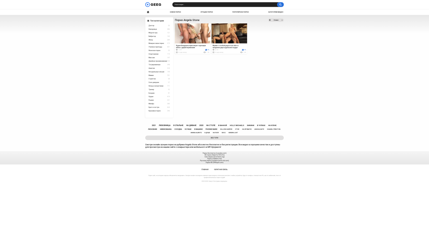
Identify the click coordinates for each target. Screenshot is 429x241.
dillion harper (226, 129)
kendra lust (233, 132)
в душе (207, 132)
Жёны (159, 40)
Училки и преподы (159, 47)
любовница (164, 125)
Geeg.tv (211, 181)
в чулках (261, 125)
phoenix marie (211, 129)
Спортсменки (159, 54)
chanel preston (273, 129)
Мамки (159, 75)
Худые (159, 96)
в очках (188, 129)
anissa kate (259, 129)
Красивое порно (159, 111)
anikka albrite (196, 132)
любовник (152, 129)
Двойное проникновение (159, 61)
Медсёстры (159, 33)
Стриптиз (159, 79)
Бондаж (159, 93)
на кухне (272, 125)
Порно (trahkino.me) (214, 159)
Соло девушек (159, 82)
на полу (216, 132)
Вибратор (159, 36)
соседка (178, 129)
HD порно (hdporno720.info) (215, 155)
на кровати (246, 129)
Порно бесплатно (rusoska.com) (214, 153)
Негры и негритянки (159, 86)
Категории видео (275, 12)
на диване (191, 125)
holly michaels (237, 125)
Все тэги (214, 138)
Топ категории (157, 21)
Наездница (159, 29)
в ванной (222, 125)
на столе (210, 125)
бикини (250, 125)
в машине (198, 129)
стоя (237, 129)
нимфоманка (165, 129)
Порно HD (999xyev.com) (214, 162)
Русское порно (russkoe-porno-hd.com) (214, 160)
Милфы (159, 104)
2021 (154, 125)
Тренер (159, 89)
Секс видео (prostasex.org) (215, 157)
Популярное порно (240, 12)
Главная (148, 12)
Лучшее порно (207, 12)
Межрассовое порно (159, 43)
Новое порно (175, 12)
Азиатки (159, 68)
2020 (201, 125)
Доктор (159, 25)
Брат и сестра (159, 107)
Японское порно (159, 50)
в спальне (178, 125)
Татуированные (159, 64)
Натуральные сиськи (159, 72)
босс (224, 132)
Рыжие (159, 100)
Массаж (159, 57)
